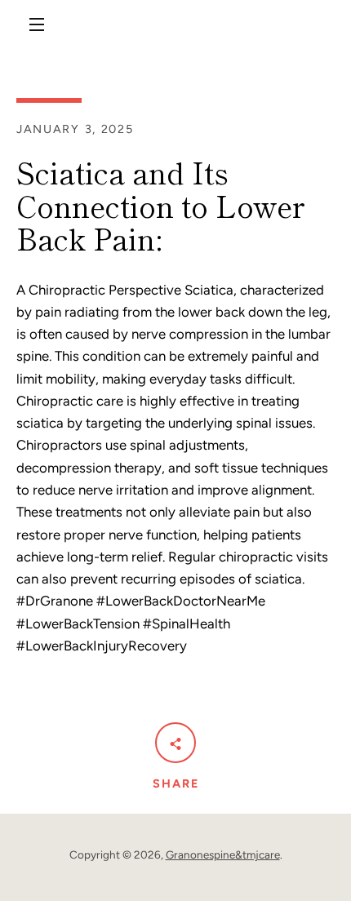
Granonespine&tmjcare (223, 854)
